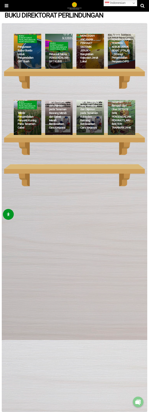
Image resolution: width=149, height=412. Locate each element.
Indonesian (117, 2)
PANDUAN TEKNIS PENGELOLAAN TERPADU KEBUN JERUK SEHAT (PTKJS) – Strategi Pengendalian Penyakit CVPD (121, 46)
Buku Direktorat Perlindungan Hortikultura (27, 39)
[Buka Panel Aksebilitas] (8, 214)
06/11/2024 (25, 68)
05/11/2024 (119, 68)
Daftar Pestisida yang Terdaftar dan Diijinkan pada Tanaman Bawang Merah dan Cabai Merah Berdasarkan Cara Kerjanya (58, 113)
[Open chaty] (138, 402)
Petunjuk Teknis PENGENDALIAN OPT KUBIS (59, 58)
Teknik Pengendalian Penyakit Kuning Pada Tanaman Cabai (27, 120)
